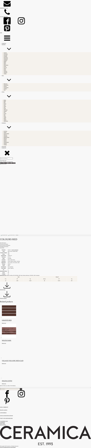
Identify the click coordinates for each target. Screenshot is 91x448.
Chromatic (6, 54)
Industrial (5, 136)
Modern (5, 139)
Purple (5, 113)
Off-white (5, 109)
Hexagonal (6, 58)
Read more (4, 323)
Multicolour (6, 121)
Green (5, 106)
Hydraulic (5, 60)
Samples (11, 415)
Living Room (6, 87)
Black (5, 101)
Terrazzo (5, 71)
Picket (5, 66)
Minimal (5, 138)
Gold (4, 105)
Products (4, 161)
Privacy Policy (10, 447)
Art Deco (5, 131)
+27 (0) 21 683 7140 (4, 16)
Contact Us (4, 147)
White (5, 118)
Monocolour (6, 65)
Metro (5, 63)
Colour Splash (6, 133)
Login (1, 32)
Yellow (5, 119)
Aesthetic (3, 44)
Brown (5, 103)
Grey (5, 107)
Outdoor (5, 88)
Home (1, 161)
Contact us (2, 415)
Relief (5, 68)
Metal (5, 62)
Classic (5, 132)
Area (3, 75)
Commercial (6, 85)
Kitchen (5, 86)
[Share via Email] (14, 163)
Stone (5, 70)
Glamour (5, 134)
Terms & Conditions (3, 447)
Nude (5, 108)
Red (4, 114)
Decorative (6, 57)
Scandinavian (6, 142)
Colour (3, 91)
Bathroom (5, 83)
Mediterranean (6, 137)
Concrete (5, 55)
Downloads (4, 146)
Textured (5, 72)
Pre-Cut (5, 67)
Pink (4, 112)
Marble (5, 61)
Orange (5, 111)
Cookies (14, 447)
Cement (5, 52)
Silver (5, 116)
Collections (4, 43)
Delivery (8, 415)
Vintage (5, 144)
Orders (5, 415)
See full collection (15, 249)
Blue (4, 102)
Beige (5, 100)
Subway (5, 143)
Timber (5, 73)
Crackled (5, 56)
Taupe (5, 117)
